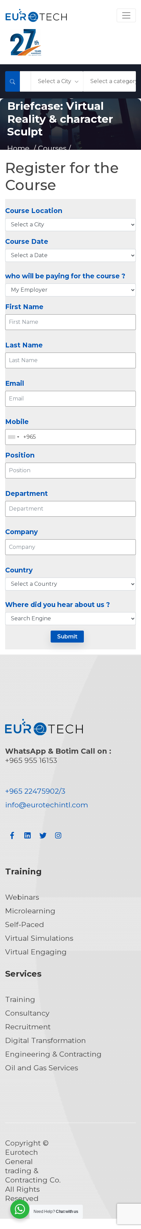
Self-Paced (24, 924)
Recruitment (28, 1026)
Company (21, 532)
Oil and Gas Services (41, 1067)
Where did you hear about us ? (57, 604)
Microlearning (30, 911)
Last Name (24, 345)
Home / (22, 148)
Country (19, 570)
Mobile (17, 422)
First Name (24, 307)
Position (20, 455)
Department (26, 493)
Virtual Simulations (39, 938)
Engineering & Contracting (53, 1054)
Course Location (33, 211)
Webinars (22, 897)
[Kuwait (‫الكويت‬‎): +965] (13, 437)
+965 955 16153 (31, 760)
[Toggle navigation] (126, 15)
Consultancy (27, 1013)
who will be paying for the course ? (65, 276)
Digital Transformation (45, 1040)
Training (20, 999)
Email (14, 383)
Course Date (26, 241)
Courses (52, 148)
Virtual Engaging (36, 952)
